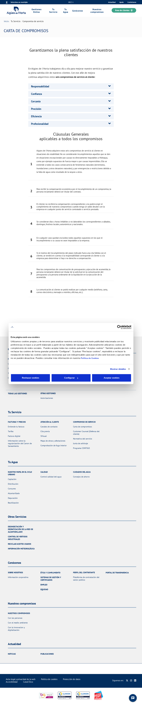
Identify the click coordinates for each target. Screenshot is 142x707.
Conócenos (77, 10)
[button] (40, 86)
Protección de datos (71, 679)
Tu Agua (65, 10)
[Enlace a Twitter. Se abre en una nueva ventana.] (127, 680)
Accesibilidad (11, 682)
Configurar (69, 378)
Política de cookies (49, 679)
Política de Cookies (90, 358)
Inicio (6, 21)
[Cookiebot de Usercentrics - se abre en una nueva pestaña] (119, 327)
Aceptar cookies (111, 378)
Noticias (12, 654)
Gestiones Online (36, 10)
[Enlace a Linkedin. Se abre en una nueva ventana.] (135, 680)
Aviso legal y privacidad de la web (20, 679)
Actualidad (112, 2)
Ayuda (121, 2)
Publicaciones (47, 654)
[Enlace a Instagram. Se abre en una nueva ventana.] (131, 680)
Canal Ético (28, 682)
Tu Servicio (53, 10)
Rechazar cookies (30, 378)
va (73, 2)
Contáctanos (131, 2)
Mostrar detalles (118, 369)
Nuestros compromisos (97, 10)
